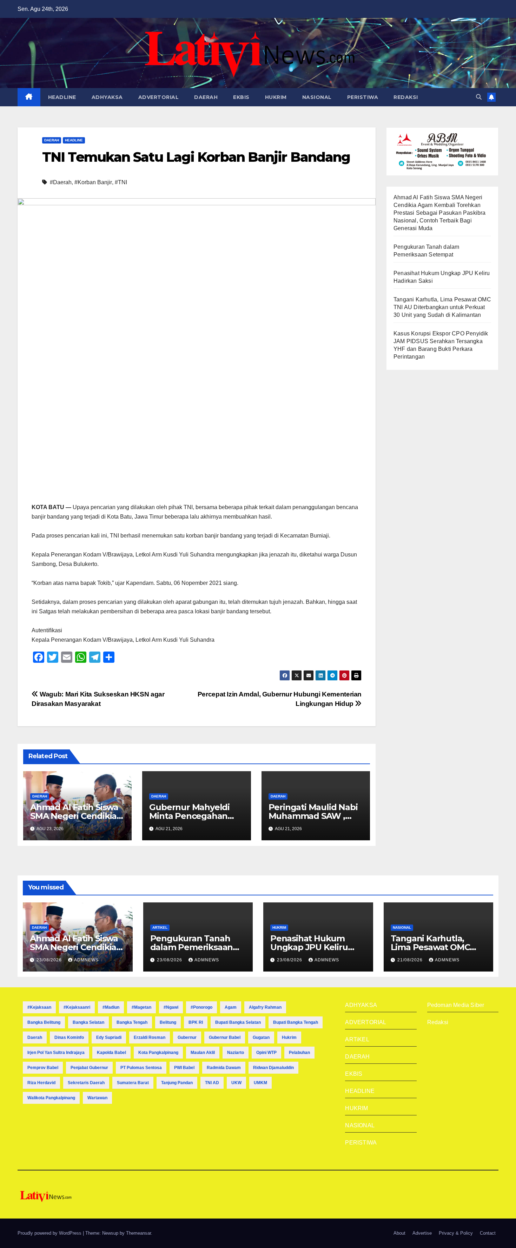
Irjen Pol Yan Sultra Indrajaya (56, 1052)
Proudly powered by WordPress (50, 1233)
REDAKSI (405, 97)
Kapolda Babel (111, 1052)
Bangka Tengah (132, 1022)
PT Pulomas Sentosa (141, 1067)
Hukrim (289, 1037)
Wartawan (97, 1097)
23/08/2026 (50, 959)
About (399, 1233)
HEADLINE (62, 97)
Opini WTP (266, 1052)
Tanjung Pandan (177, 1082)
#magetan (141, 1007)
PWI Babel (184, 1067)
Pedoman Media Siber (455, 1005)
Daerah (34, 1037)
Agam (231, 1007)
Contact (488, 1233)
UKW (236, 1082)
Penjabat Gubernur (89, 1067)
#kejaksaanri (77, 1007)
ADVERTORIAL (158, 97)
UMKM (260, 1082)
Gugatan (261, 1037)
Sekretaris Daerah (86, 1082)
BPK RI (195, 1022)
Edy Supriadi (108, 1037)
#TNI (121, 182)
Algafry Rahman (265, 1007)
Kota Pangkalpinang (158, 1052)
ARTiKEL (159, 927)
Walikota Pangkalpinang (51, 1097)
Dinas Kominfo (69, 1037)
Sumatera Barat (133, 1082)
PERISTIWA (362, 97)
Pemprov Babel (42, 1067)
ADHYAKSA (107, 97)
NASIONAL (317, 97)
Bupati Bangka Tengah (295, 1022)
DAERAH (206, 97)
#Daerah (61, 182)
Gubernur (187, 1037)
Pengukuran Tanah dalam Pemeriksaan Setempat (191, 947)
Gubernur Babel (224, 1037)
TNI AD (212, 1082)
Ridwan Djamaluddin (273, 1067)
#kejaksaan (39, 1007)
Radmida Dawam (224, 1067)
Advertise (422, 1233)
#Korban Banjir (93, 182)
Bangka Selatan (88, 1022)
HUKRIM (276, 97)
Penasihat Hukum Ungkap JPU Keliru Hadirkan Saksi (309, 947)
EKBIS (241, 97)
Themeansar (138, 1233)
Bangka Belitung (43, 1022)
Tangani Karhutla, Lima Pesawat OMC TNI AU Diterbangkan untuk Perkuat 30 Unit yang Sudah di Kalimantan (442, 307)
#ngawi (171, 1007)
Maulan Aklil (203, 1052)
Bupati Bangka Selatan (238, 1022)
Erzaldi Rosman (149, 1037)
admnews (86, 959)
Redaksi (437, 1022)
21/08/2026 (410, 959)
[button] (479, 97)
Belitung (168, 1022)
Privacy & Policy (456, 1233)
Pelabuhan (299, 1052)
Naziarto (235, 1052)
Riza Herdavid (41, 1082)
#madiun (110, 1007)
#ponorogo (201, 1007)
